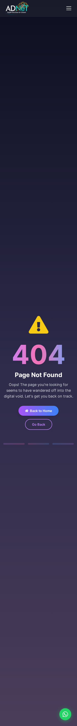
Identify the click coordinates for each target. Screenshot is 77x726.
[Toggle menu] (69, 8)
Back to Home (41, 411)
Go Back (38, 424)
